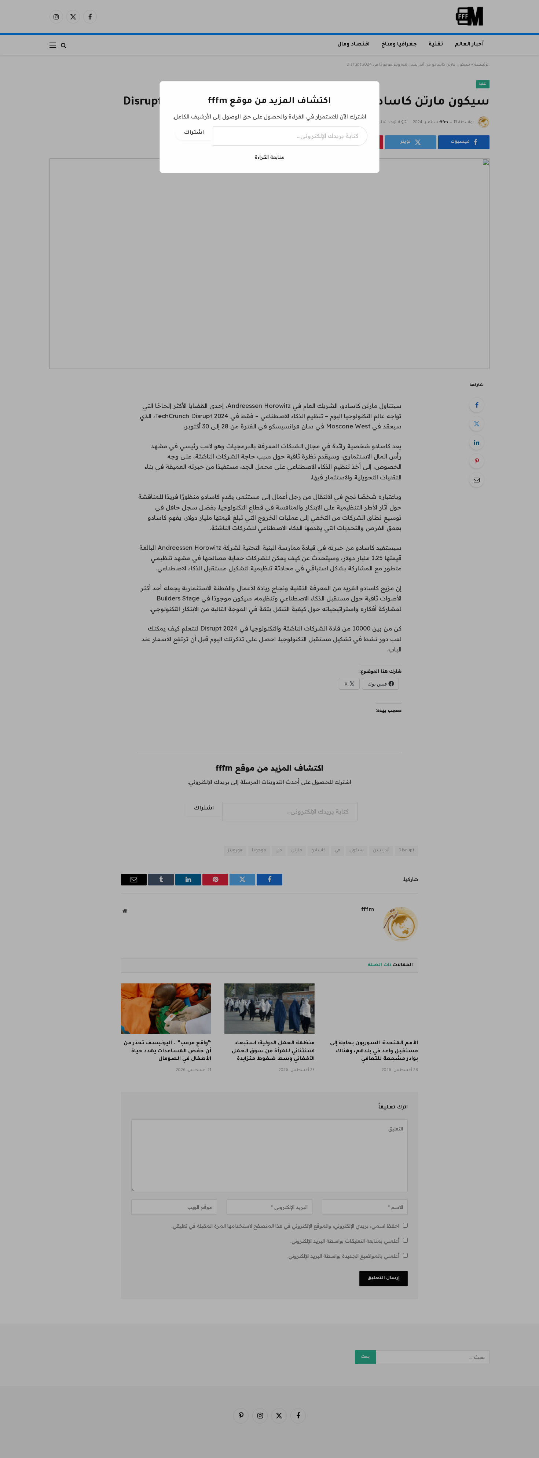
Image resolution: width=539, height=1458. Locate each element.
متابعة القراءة (269, 157)
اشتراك (194, 133)
